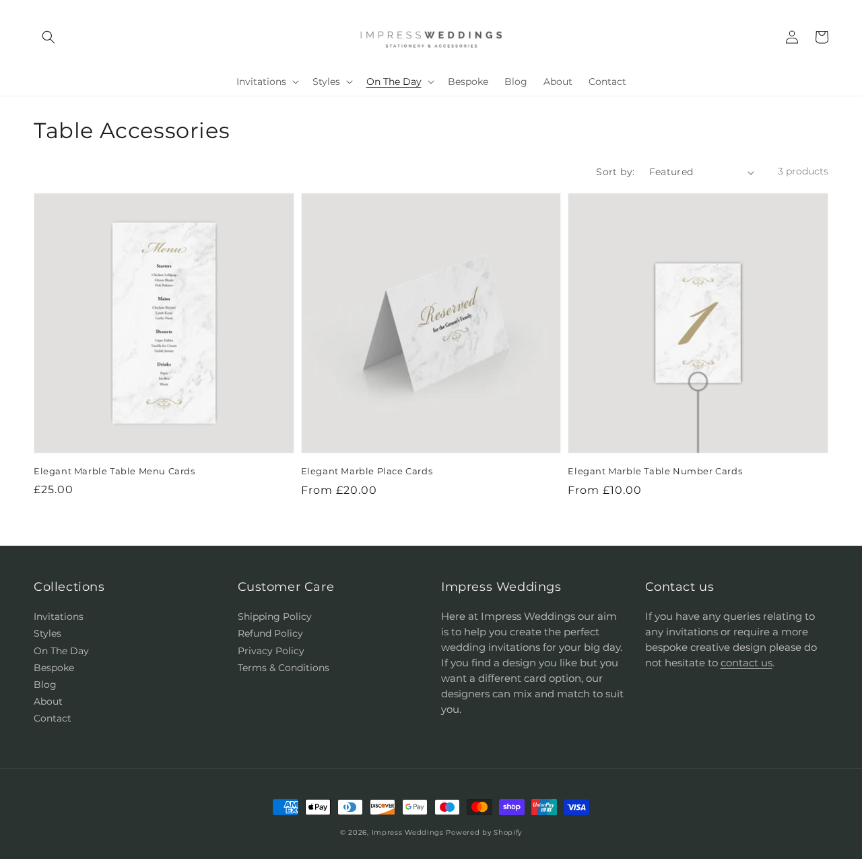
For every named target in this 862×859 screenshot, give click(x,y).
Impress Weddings (408, 832)
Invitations (59, 616)
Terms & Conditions (283, 668)
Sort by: (615, 172)
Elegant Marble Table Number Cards (655, 471)
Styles (47, 633)
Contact (52, 718)
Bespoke (54, 668)
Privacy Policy (271, 651)
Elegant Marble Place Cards (367, 471)
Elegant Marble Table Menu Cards (114, 471)
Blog (45, 684)
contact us (746, 662)
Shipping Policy (275, 616)
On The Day (61, 651)
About (48, 701)
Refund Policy (270, 633)
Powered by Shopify (484, 832)
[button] (48, 37)
